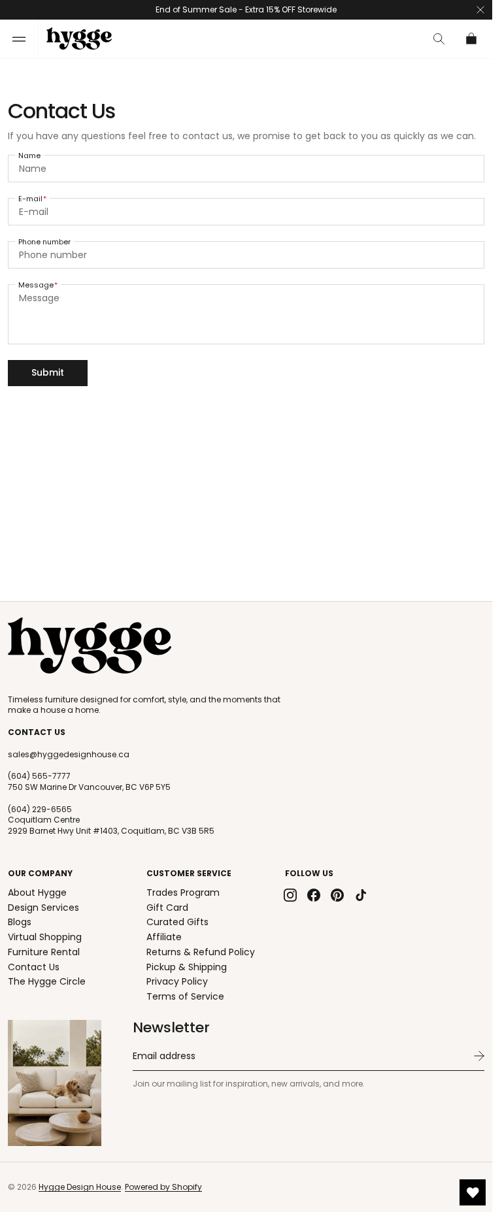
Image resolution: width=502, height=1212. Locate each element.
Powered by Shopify (163, 1186)
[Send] (479, 1056)
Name (29, 156)
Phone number (44, 242)
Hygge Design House (80, 1186)
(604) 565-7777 (39, 776)
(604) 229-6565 (40, 809)
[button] (19, 39)
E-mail (30, 199)
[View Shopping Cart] (472, 39)
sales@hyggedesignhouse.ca (68, 754)
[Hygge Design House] (89, 645)
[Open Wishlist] (473, 1192)
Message (36, 285)
